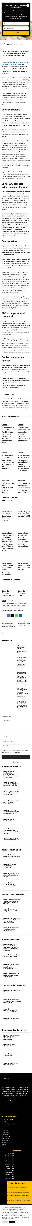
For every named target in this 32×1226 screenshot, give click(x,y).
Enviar (16, 33)
